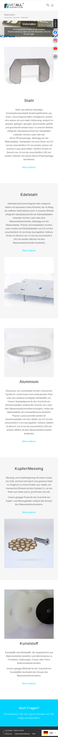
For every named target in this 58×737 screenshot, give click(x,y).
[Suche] (46, 5)
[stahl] (29, 71)
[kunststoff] (29, 614)
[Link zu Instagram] (55, 40)
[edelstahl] (29, 281)
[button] (5, 732)
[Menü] (52, 5)
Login (55, 23)
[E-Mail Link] (55, 57)
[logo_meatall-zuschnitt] (24, 5)
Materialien (9, 15)
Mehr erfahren (29, 167)
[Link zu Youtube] (55, 49)
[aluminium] (29, 352)
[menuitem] (46, 5)
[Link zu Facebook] (55, 32)
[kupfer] (29, 543)
